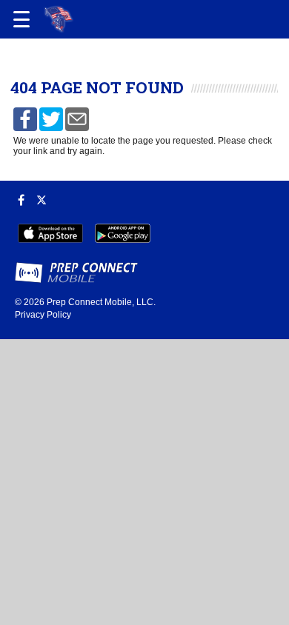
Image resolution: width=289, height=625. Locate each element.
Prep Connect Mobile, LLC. (101, 302)
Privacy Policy (43, 315)
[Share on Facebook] (25, 118)
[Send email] (77, 118)
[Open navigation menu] (21, 19)
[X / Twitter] (41, 200)
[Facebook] (21, 200)
